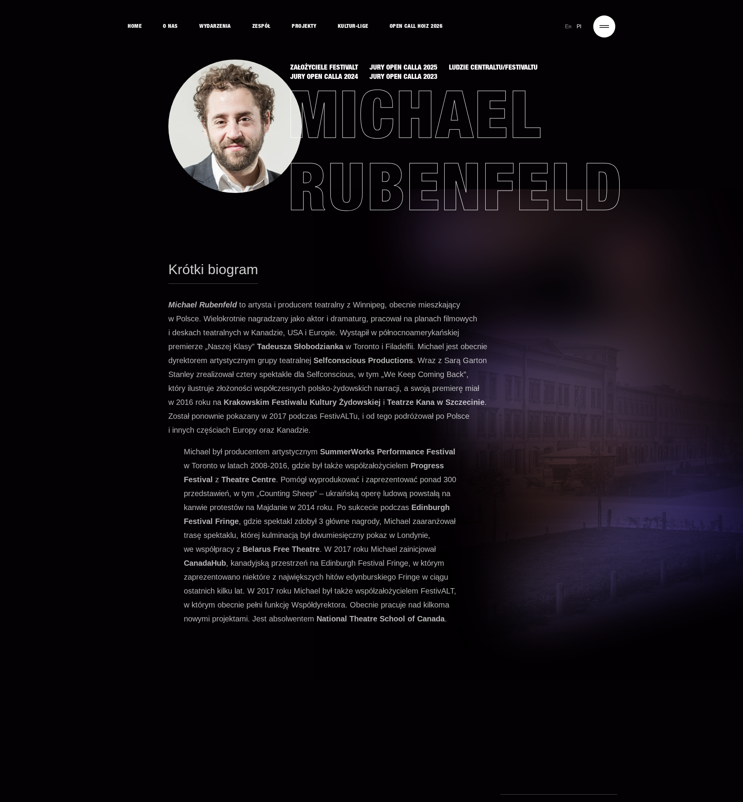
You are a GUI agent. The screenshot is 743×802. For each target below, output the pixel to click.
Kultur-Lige (353, 26)
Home (135, 26)
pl (579, 26)
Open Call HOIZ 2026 (416, 26)
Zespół (261, 26)
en (568, 26)
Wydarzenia (215, 26)
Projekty (304, 26)
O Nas (170, 26)
